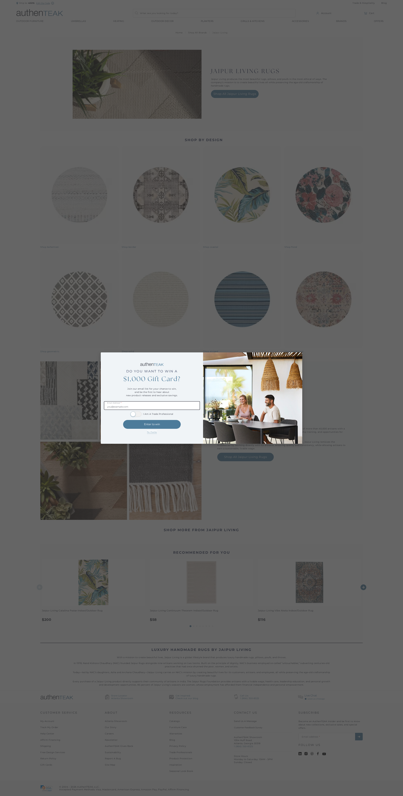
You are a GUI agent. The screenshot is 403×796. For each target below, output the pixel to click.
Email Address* (114, 403)
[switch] (136, 414)
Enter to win (152, 424)
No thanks (152, 432)
